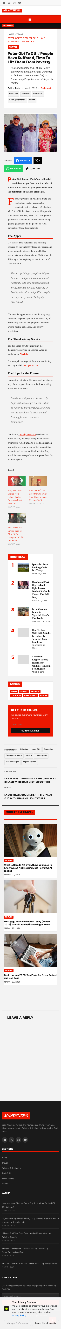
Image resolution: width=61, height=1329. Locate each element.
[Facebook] (4, 3)
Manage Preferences (17, 1323)
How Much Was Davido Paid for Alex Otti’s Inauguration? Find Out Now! (16, 534)
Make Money (30, 696)
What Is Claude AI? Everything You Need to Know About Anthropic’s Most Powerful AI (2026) (28, 868)
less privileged (12, 762)
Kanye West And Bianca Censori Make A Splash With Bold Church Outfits (30, 780)
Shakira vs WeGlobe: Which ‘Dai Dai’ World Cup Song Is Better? (30, 1263)
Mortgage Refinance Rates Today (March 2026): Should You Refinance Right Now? (27, 923)
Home (11, 34)
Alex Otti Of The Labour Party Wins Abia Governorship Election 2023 (38, 495)
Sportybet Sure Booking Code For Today (40, 567)
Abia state (13, 93)
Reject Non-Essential (45, 1323)
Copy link (35, 169)
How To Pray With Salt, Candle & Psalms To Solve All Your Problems (41, 636)
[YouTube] (19, 3)
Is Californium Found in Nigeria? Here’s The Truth (40, 613)
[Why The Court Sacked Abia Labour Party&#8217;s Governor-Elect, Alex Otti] (17, 481)
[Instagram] (14, 3)
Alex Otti (25, 93)
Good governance (17, 100)
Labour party (41, 755)
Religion (35, 691)
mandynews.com (31, 365)
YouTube (24, 354)
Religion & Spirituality (11, 1168)
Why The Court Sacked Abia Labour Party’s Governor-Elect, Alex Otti (15, 497)
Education (37, 93)
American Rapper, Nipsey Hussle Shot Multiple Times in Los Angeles (41, 662)
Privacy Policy (19, 1315)
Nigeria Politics (29, 762)
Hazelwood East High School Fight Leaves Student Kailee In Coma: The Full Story (41, 589)
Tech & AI (16, 696)
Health (32, 100)
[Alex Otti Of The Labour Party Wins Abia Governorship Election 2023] (38, 481)
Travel (20, 34)
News (14, 691)
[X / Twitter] (9, 3)
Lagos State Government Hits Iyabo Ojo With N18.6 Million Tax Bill (28, 797)
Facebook (25, 160)
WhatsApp (15, 168)
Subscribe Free (30, 731)
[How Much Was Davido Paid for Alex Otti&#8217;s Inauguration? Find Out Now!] (17, 518)
